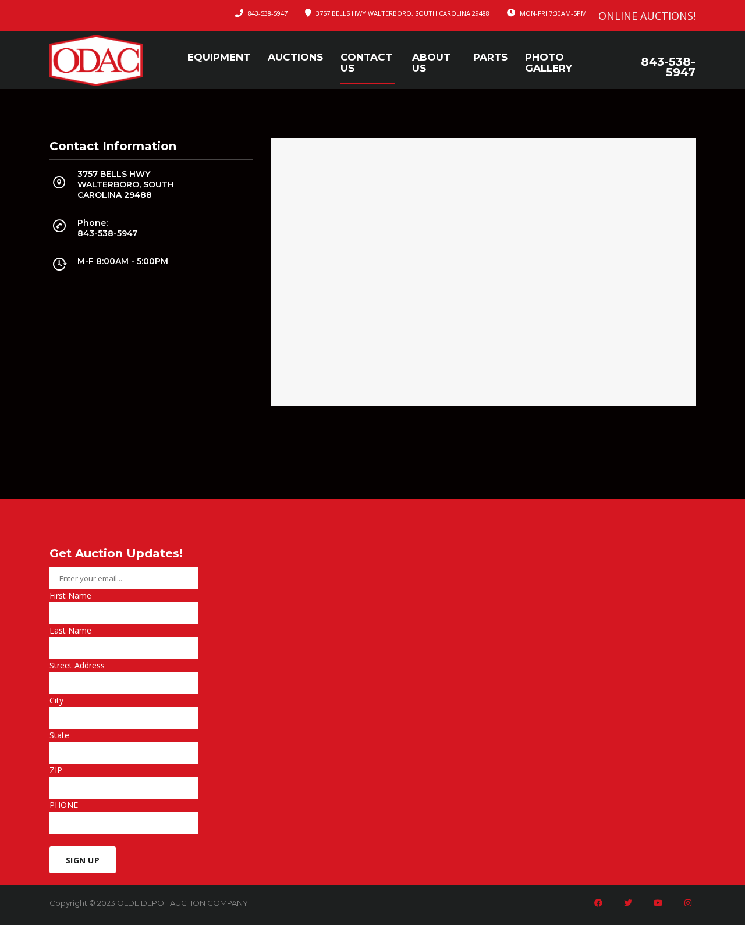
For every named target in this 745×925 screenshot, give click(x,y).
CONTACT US (366, 63)
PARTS (490, 57)
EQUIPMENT (218, 57)
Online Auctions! (647, 16)
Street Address (77, 665)
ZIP (55, 769)
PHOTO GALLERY (548, 63)
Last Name (70, 630)
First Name (70, 595)
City (56, 700)
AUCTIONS (295, 57)
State (59, 735)
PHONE (63, 804)
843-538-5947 (268, 13)
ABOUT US (431, 63)
